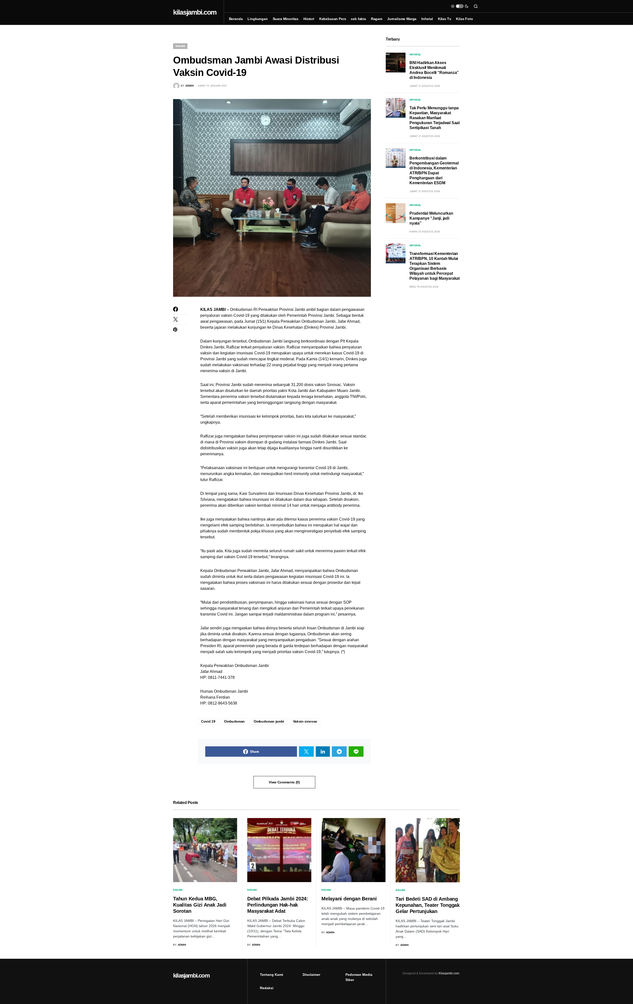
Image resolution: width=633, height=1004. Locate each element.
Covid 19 (208, 721)
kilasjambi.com (194, 12)
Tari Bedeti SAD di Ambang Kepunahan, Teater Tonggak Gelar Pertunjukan (428, 905)
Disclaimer (311, 975)
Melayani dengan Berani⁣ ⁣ (349, 898)
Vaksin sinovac (305, 721)
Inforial (415, 54)
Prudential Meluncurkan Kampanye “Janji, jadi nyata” (431, 218)
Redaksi (266, 988)
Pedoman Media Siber (358, 977)
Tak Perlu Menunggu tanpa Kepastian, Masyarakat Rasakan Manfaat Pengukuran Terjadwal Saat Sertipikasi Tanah (434, 118)
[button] (460, 6)
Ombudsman (234, 721)
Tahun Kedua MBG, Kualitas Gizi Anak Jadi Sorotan (199, 905)
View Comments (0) (284, 782)
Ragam (180, 46)
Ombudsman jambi (269, 721)
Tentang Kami (271, 975)
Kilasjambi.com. (449, 973)
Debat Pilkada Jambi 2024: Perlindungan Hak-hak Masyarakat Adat (277, 905)
